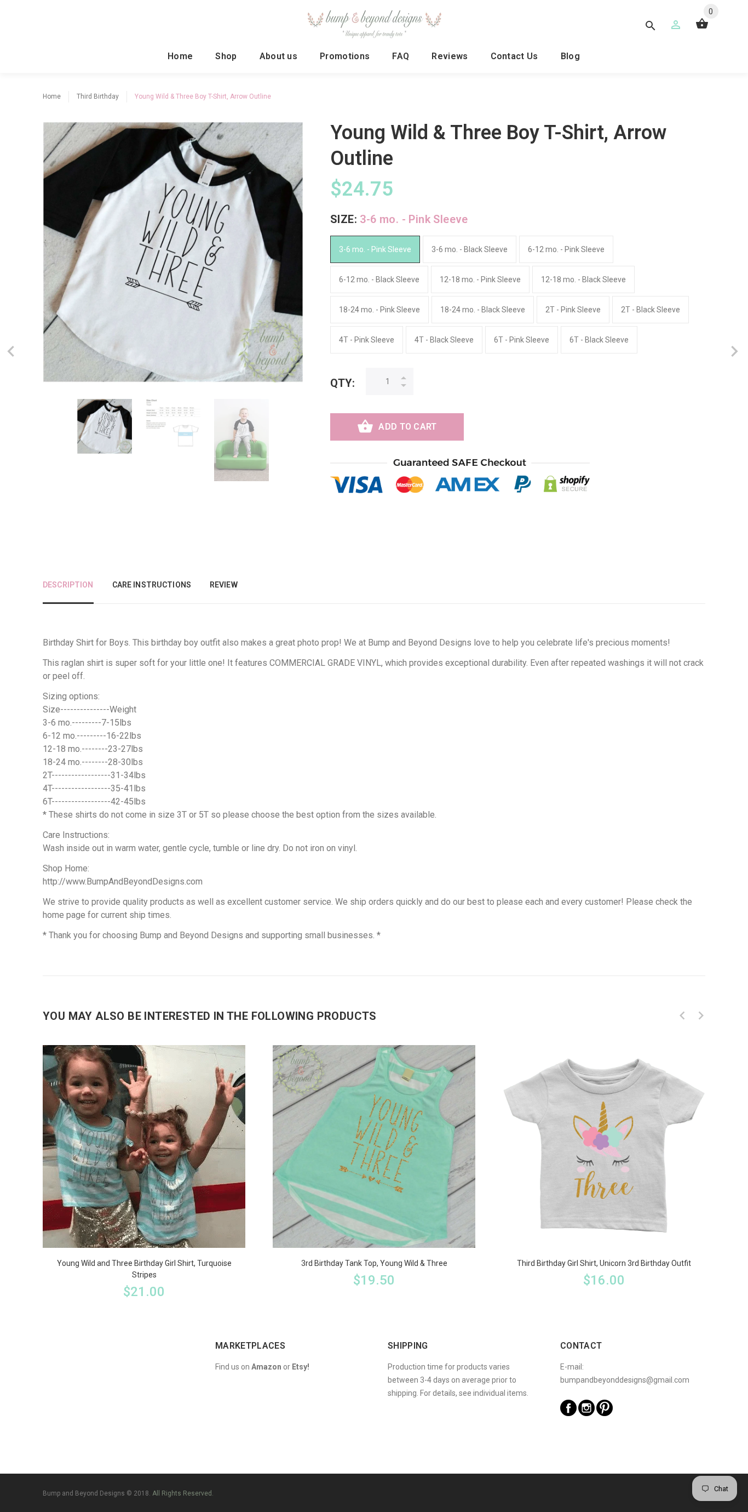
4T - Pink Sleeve (366, 339)
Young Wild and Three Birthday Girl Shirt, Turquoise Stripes (144, 1269)
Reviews (449, 56)
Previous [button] (682, 1015)
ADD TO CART (407, 426)
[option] (104, 426)
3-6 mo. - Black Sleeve (469, 249)
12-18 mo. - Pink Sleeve (480, 279)
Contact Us (514, 56)
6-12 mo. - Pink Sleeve (566, 249)
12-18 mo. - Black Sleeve (583, 279)
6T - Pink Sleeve (521, 339)
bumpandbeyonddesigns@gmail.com (624, 1380)
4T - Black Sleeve (444, 339)
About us (279, 56)
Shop (226, 56)
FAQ (400, 56)
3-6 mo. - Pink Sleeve (375, 249)
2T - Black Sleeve (650, 309)
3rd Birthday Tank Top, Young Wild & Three (374, 1263)
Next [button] (701, 1015)
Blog (570, 56)
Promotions (345, 56)
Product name (92, 1468)
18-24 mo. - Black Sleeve (482, 309)
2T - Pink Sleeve (573, 309)
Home (180, 56)
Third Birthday (98, 96)
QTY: (342, 383)
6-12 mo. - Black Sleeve (379, 279)
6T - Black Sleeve (599, 339)
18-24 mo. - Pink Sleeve (379, 309)
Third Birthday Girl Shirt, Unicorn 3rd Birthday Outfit (604, 1263)
